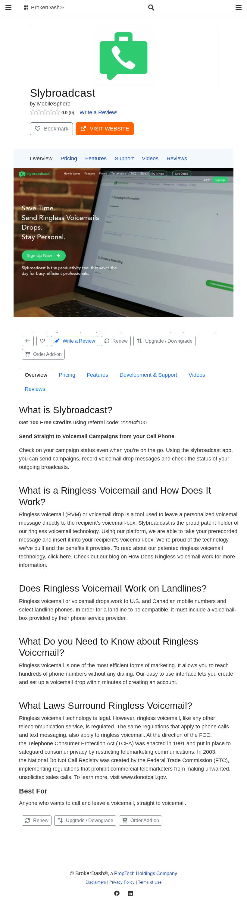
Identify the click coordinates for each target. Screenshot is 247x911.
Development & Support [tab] (148, 375)
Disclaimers (96, 882)
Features (96, 158)
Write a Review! (98, 112)
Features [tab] (97, 375)
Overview (41, 158)
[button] (8, 8)
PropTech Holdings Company (145, 873)
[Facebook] (117, 893)
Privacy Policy (122, 882)
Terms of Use (149, 882)
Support (124, 158)
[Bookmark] (42, 341)
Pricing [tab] (67, 375)
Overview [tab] (36, 375)
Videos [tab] (197, 375)
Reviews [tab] (35, 389)
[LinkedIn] (130, 893)
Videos (150, 158)
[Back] (28, 341)
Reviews (177, 158)
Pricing (69, 158)
